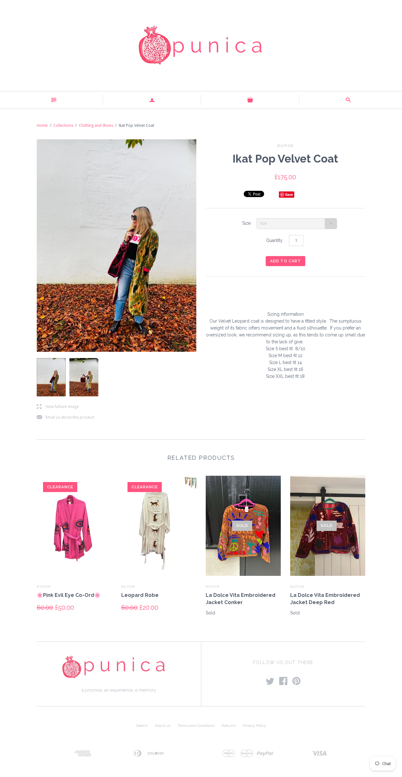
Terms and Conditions (196, 725)
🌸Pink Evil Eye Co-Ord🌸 (68, 595)
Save (289, 194)
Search (142, 725)
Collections (63, 125)
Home (42, 125)
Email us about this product (65, 417)
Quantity (274, 240)
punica (44, 586)
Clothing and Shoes (96, 125)
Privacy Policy (254, 725)
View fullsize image (58, 407)
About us (163, 725)
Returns (229, 725)
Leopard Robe (140, 595)
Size (246, 223)
